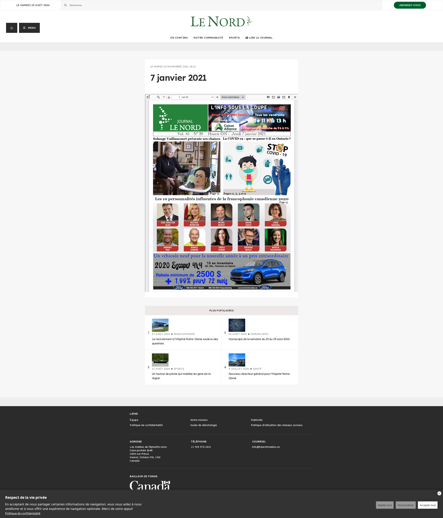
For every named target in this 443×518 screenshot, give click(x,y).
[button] (29, 28)
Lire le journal (261, 37)
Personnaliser (406, 505)
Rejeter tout (385, 505)
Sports (234, 37)
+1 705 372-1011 (201, 446)
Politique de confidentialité (22, 513)
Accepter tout (428, 505)
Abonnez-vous (410, 5)
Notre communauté (208, 37)
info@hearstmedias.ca (266, 446)
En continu (179, 37)
